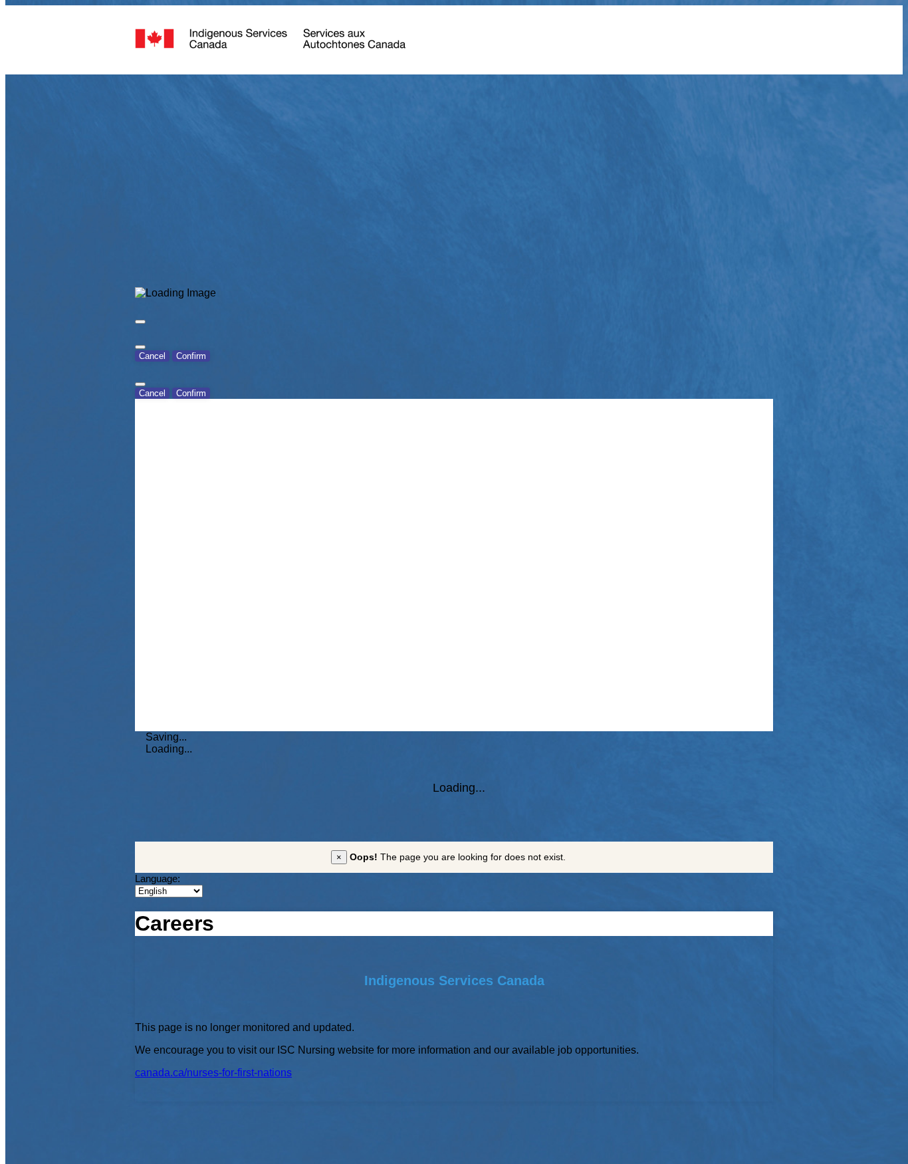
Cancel (152, 356)
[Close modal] (140, 322)
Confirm (191, 356)
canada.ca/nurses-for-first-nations (213, 1072)
